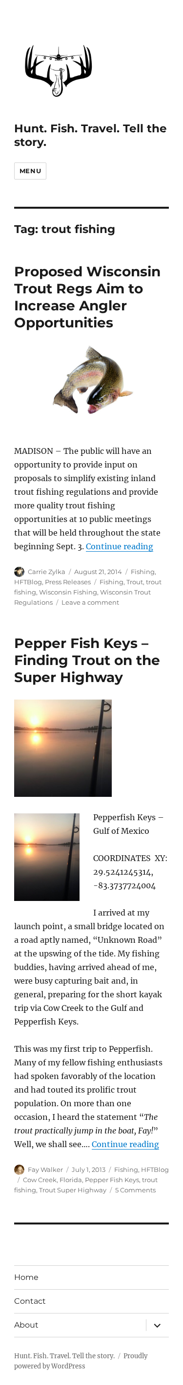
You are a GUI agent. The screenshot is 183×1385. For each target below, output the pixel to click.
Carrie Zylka (46, 572)
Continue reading (119, 546)
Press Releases (68, 582)
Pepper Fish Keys (112, 1180)
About (26, 1325)
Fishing (143, 572)
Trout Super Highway (72, 1190)
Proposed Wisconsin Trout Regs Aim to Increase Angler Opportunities (87, 297)
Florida (71, 1180)
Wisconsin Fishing (68, 592)
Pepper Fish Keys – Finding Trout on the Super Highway (87, 660)
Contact (30, 1301)
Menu (30, 171)
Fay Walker (45, 1169)
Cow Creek (40, 1180)
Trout (134, 582)
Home (26, 1277)
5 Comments (135, 1190)
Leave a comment (90, 602)
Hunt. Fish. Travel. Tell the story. (64, 1356)
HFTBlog (28, 582)
